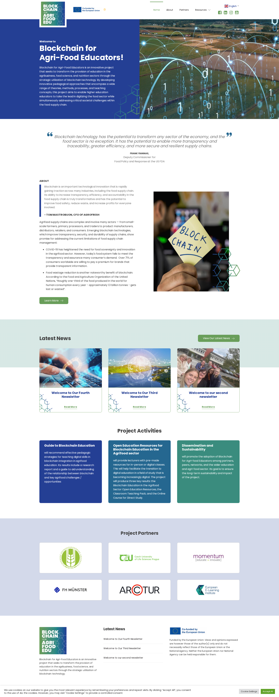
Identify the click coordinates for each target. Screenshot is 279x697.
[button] (53, 300)
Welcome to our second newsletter (123, 657)
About (169, 9)
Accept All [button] (268, 691)
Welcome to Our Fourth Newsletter (122, 639)
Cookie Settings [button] (249, 691)
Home (156, 9)
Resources (201, 9)
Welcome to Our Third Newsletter (122, 648)
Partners (184, 9)
